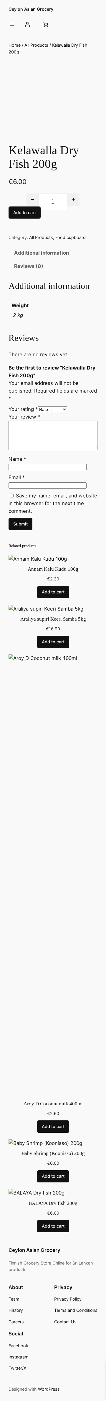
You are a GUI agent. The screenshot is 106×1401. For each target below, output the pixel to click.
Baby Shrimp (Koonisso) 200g (53, 1153)
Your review (24, 417)
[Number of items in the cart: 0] (45, 24)
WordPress (49, 1389)
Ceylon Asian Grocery (31, 9)
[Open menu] (12, 24)
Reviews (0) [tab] (28, 266)
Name (17, 459)
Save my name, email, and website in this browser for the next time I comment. (53, 503)
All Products (36, 45)
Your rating (23, 409)
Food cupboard (70, 237)
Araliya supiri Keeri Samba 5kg (53, 619)
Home (15, 45)
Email (17, 477)
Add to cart (24, 212)
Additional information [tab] (41, 253)
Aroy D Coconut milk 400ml (53, 1104)
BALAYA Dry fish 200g (53, 1203)
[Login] (27, 24)
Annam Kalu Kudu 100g (53, 569)
